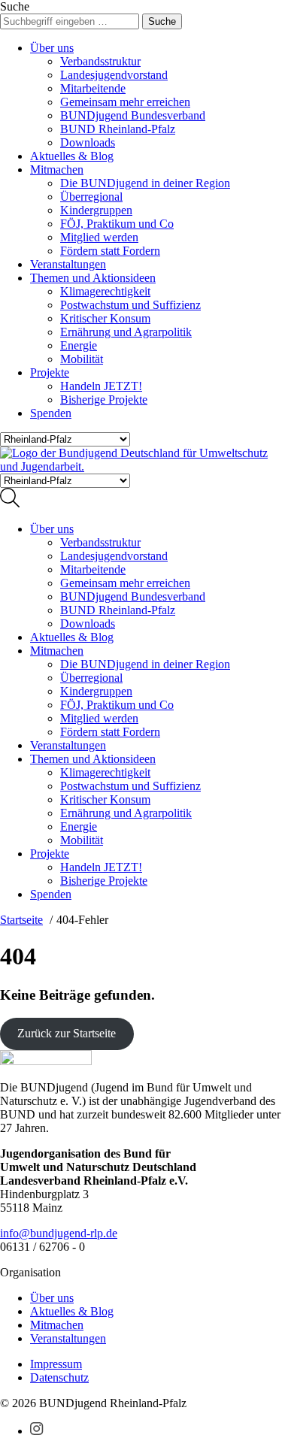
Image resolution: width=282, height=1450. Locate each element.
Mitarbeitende (93, 88)
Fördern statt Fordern (110, 250)
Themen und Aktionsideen (93, 277)
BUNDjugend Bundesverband (132, 115)
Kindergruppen (96, 210)
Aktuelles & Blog (72, 156)
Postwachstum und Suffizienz (130, 304)
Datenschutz (59, 1377)
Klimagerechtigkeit (105, 291)
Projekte (49, 372)
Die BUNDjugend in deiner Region (145, 183)
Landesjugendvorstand (114, 74)
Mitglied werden (99, 237)
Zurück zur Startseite (66, 1033)
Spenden (50, 413)
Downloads (87, 142)
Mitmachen (56, 169)
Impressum (56, 1364)
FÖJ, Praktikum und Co (117, 223)
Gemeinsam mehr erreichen (125, 101)
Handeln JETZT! (101, 386)
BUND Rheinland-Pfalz (117, 129)
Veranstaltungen (68, 264)
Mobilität (81, 359)
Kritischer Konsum (105, 318)
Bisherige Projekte (103, 399)
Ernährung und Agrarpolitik (126, 331)
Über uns (52, 47)
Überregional (91, 196)
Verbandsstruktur (100, 61)
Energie (78, 345)
